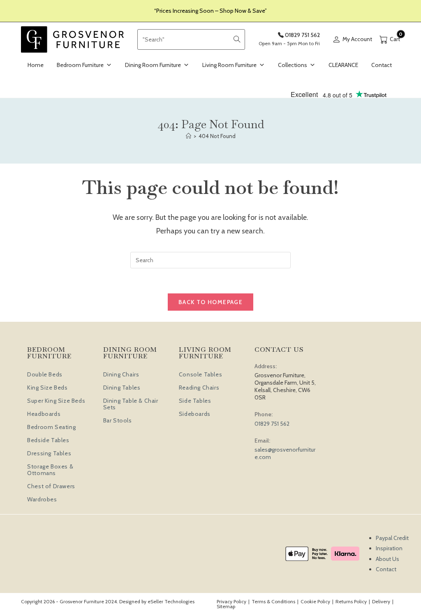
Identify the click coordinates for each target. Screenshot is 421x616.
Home (36, 65)
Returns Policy (351, 601)
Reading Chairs (199, 387)
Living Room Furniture (229, 65)
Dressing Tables (49, 453)
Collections (292, 65)
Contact (381, 65)
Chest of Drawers (51, 486)
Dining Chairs (121, 374)
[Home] (188, 136)
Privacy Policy (231, 601)
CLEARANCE (343, 65)
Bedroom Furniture (80, 65)
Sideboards (194, 414)
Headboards (43, 414)
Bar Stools (117, 420)
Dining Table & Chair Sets (130, 404)
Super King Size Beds (56, 400)
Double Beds (44, 374)
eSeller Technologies (171, 601)
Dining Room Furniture (153, 65)
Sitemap (226, 606)
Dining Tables (122, 387)
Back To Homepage (210, 302)
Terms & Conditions (273, 601)
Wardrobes (42, 499)
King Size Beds (47, 387)
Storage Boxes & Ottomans (50, 470)
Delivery (381, 601)
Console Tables (200, 374)
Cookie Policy (315, 601)
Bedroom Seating (51, 427)
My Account (357, 39)
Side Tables (195, 400)
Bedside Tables (48, 440)
